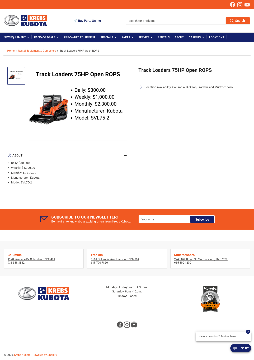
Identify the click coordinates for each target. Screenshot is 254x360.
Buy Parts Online (89, 20)
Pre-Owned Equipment (79, 37)
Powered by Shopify (45, 355)
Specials (106, 37)
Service (143, 37)
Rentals (164, 37)
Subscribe (202, 219)
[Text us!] (241, 350)
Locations (216, 37)
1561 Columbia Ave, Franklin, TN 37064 (115, 259)
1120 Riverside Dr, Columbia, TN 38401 (31, 259)
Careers (195, 37)
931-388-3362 (16, 262)
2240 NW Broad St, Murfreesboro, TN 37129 (201, 259)
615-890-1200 (182, 262)
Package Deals (44, 37)
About (179, 37)
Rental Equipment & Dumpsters (37, 50)
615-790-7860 (99, 262)
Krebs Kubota (22, 355)
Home (11, 50)
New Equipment (15, 37)
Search (240, 20)
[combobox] (188, 21)
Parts (126, 37)
